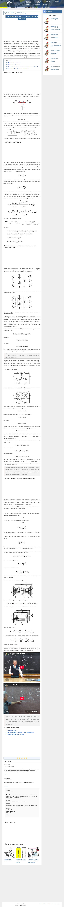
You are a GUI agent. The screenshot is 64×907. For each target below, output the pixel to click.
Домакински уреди (36, 4)
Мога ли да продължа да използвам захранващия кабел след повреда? (55, 68)
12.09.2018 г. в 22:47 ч (8, 779)
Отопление (28, 4)
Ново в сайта (52, 15)
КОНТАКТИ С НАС (42, 903)
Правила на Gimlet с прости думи (15, 734)
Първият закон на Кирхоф (14, 62)
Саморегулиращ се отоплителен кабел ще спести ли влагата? (55, 36)
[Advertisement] (22, 29)
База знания (45, 4)
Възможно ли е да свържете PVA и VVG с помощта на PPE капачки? (55, 28)
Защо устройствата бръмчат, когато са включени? (54, 60)
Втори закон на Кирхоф (13, 64)
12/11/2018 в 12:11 (9, 792)
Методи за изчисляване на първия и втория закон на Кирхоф (23, 66)
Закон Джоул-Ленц (11, 730)
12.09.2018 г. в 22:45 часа (9, 766)
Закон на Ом (25, 45)
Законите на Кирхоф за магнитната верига (18, 68)
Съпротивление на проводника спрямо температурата (20, 732)
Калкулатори (49, 11)
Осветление (57, 1)
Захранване (48, 1)
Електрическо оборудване (38, 2)
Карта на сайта (50, 903)
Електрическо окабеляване (29, 2)
